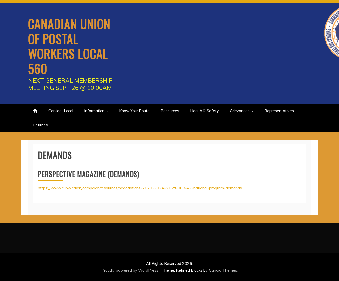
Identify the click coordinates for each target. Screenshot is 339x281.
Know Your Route (134, 110)
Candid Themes (223, 270)
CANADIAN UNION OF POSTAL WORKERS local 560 (69, 45)
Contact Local (60, 110)
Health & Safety (204, 110)
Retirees (40, 124)
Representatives (279, 110)
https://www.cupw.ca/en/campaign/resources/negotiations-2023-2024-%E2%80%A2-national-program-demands (140, 188)
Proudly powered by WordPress (130, 270)
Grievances (240, 110)
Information (94, 110)
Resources (170, 110)
